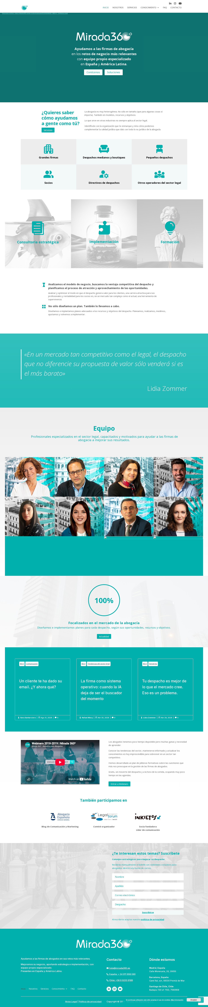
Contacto (176, 8)
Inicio (106, 8)
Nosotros (118, 8)
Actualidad (104, 636)
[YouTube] (180, 4)
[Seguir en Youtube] (120, 989)
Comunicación (32, 664)
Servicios (132, 8)
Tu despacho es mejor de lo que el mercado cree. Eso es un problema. (165, 689)
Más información (177, 1000)
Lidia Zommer (149, 718)
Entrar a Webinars (119, 783)
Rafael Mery (87, 718)
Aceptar (193, 1000)
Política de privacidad (90, 1001)
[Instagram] (175, 4)
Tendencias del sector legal (99, 664)
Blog (22, 664)
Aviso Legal (71, 1001)
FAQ (165, 8)
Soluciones (113, 72)
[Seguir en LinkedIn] (109, 989)
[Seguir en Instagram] (114, 989)
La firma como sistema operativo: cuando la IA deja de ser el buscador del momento (104, 689)
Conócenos (93, 72)
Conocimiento (148, 8)
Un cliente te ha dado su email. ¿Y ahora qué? (42, 689)
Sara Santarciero (28, 718)
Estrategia (153, 664)
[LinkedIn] (170, 4)
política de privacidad (152, 919)
